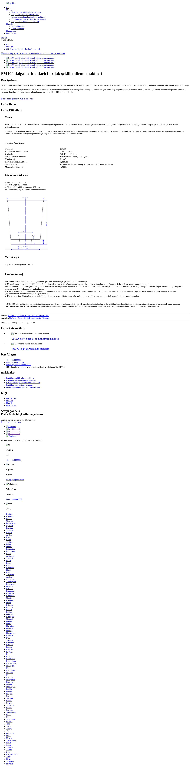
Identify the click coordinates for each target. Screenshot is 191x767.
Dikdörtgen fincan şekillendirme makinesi (28, 19)
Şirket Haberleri (17, 28)
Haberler (9, 24)
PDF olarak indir (26, 99)
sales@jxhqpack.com (15, 362)
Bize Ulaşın (11, 33)
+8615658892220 (13, 360)
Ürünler (9, 10)
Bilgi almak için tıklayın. (11, 422)
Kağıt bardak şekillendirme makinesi (26, 12)
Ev (7, 7)
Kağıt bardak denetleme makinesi (25, 21)
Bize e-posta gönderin (10, 99)
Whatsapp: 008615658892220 (18, 365)
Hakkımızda (11, 31)
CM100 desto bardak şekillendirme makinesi (35, 338)
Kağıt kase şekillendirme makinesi (25, 14)
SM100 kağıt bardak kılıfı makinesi (30, 348)
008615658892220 (14, 499)
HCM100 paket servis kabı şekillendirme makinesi (28, 316)
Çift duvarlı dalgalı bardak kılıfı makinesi (28, 17)
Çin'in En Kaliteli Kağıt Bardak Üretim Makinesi (29, 318)
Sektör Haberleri (18, 26)
